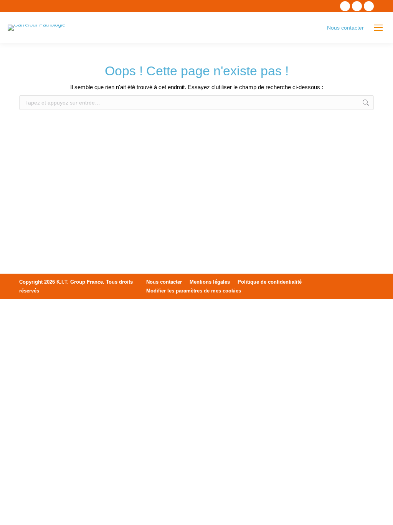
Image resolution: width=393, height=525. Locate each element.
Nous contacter (345, 28)
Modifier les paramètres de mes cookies (193, 291)
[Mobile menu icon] (378, 28)
